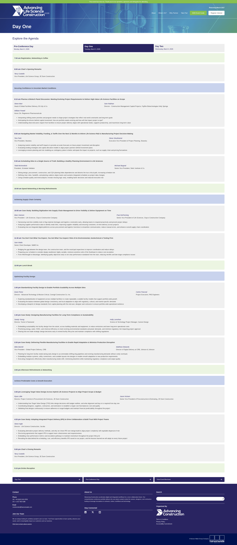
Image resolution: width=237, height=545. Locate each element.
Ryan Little (18, 396)
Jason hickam (125, 396)
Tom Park (17, 138)
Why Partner (173, 13)
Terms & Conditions (162, 519)
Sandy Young (19, 319)
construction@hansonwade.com (22, 507)
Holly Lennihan (115, 319)
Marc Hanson (19, 215)
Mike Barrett (18, 347)
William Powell (19, 111)
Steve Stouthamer (115, 138)
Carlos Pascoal (141, 292)
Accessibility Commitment (164, 524)
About (154, 13)
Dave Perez (18, 292)
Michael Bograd (120, 166)
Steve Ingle (18, 424)
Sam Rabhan (109, 104)
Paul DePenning (123, 215)
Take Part (184, 13)
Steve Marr (18, 104)
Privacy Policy (160, 521)
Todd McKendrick (20, 166)
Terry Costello (19, 74)
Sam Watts (18, 242)
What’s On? (162, 13)
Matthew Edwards (122, 347)
